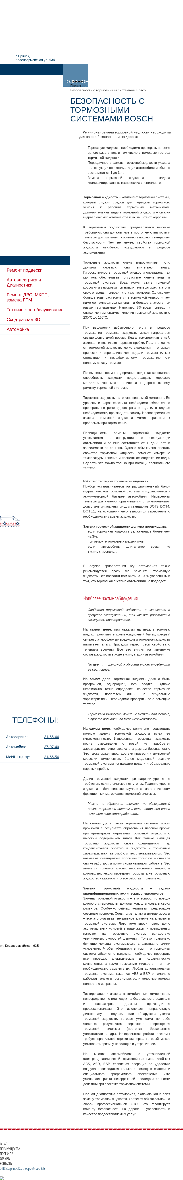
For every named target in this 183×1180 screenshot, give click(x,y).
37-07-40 (51, 747)
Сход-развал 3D (23, 319)
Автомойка (18, 329)
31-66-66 (51, 737)
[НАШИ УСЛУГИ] (17, 69)
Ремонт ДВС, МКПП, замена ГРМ (28, 297)
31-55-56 (51, 757)
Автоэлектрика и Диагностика (24, 282)
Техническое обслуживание (35, 309)
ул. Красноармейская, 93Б (19, 945)
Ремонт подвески (24, 270)
